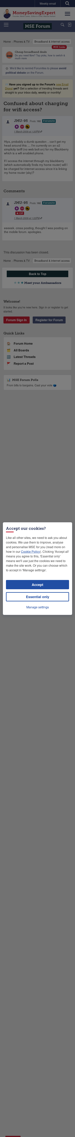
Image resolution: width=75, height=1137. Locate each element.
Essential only (37, 596)
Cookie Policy (30, 551)
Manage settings (37, 607)
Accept (37, 584)
